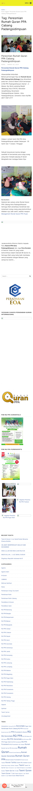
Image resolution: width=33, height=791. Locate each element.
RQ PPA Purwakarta (7, 689)
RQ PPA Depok (5, 636)
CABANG (4, 579)
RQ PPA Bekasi (5, 621)
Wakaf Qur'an (20, 775)
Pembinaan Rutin (6, 594)
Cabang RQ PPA (12, 726)
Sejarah (3, 704)
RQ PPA (17, 735)
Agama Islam (5, 571)
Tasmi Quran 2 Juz (20, 773)
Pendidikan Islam (6, 606)
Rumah (27, 744)
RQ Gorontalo (7, 736)
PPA (12, 732)
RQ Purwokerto (14, 744)
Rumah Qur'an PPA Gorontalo (9, 748)
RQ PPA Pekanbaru (7, 685)
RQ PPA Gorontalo (6, 644)
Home (3, 9)
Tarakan (17, 765)
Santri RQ (20, 762)
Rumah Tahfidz (11, 762)
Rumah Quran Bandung (15, 752)
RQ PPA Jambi (5, 651)
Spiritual (3, 708)
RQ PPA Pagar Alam (7, 678)
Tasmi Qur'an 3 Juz (12, 771)
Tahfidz (12, 765)
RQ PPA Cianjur (5, 628)
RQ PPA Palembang (7, 682)
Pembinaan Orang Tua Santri (10, 590)
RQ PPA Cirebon (6, 632)
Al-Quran (4, 575)
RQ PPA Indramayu (7, 647)
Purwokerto (19, 732)
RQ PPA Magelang (6, 674)
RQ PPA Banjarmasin (7, 617)
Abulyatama (4, 726)
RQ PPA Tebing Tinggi (8, 701)
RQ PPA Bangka (6, 613)
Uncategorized (5, 716)
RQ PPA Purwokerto (7, 693)
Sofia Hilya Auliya (5, 765)
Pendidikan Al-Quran (7, 602)
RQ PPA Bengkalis (6, 625)
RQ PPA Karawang (6, 655)
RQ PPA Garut (5, 640)
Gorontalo (20, 726)
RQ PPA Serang (6, 697)
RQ (29, 731)
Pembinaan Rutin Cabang (9, 598)
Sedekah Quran (27, 762)
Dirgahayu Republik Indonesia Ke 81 (12, 558)
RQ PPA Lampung (6, 663)
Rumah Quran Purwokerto (13, 759)
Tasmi (21, 765)
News (3, 64)
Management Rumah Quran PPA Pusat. (14, 214)
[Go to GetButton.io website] (4, 789)
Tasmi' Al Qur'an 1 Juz (11, 767)
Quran (25, 732)
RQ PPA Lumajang (6, 666)
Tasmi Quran (25, 770)
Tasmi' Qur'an (5, 712)
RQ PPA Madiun (6, 670)
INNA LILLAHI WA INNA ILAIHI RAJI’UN (13, 551)
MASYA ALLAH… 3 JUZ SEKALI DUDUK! (13, 554)
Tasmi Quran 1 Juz (8, 773)
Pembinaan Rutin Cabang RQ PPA (12, 728)
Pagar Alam (28, 726)
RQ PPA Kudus (5, 659)
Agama (3, 568)
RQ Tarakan (21, 744)
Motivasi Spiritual (6, 583)
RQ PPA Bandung (6, 609)
